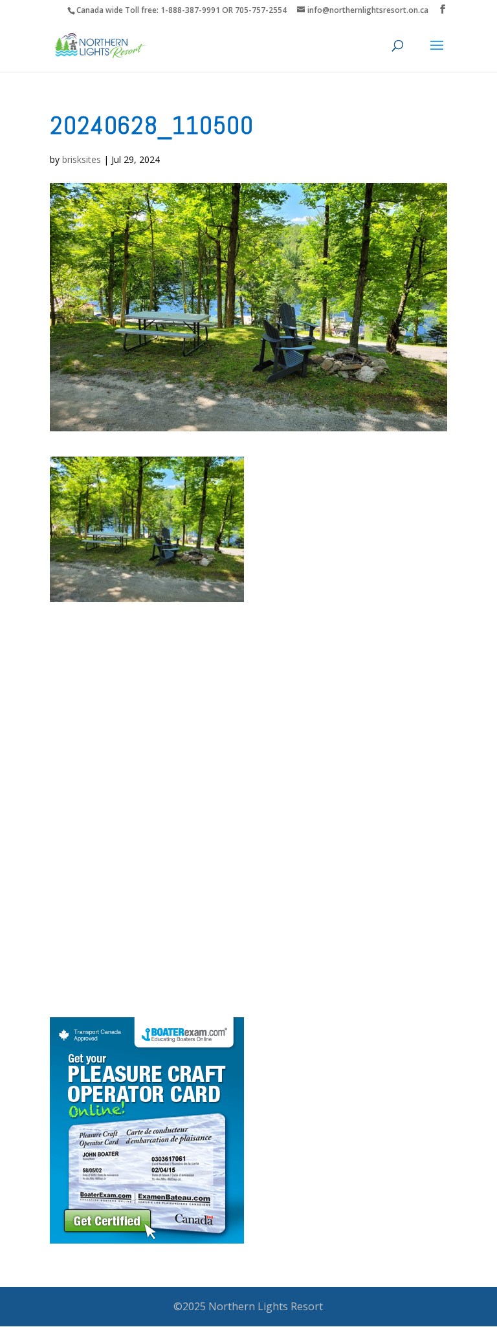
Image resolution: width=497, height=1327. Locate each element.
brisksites (81, 159)
